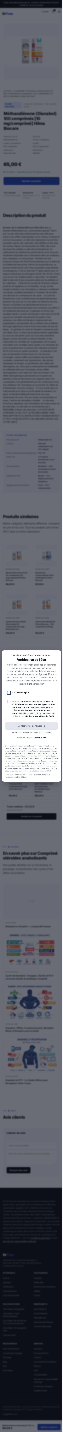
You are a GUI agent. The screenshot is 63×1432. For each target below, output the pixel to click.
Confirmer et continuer (31, 725)
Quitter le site (40, 737)
